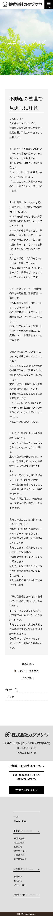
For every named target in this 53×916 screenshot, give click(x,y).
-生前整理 (17, 846)
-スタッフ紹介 (19, 885)
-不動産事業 (18, 855)
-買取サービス (19, 851)
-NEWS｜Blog (19, 821)
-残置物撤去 (18, 838)
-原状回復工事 (19, 859)
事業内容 (22, 831)
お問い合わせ (25, 895)
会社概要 (23, 869)
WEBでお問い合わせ (26, 790)
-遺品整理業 (18, 842)
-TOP (15, 817)
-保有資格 (17, 880)
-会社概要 (17, 876)
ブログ (10, 697)
